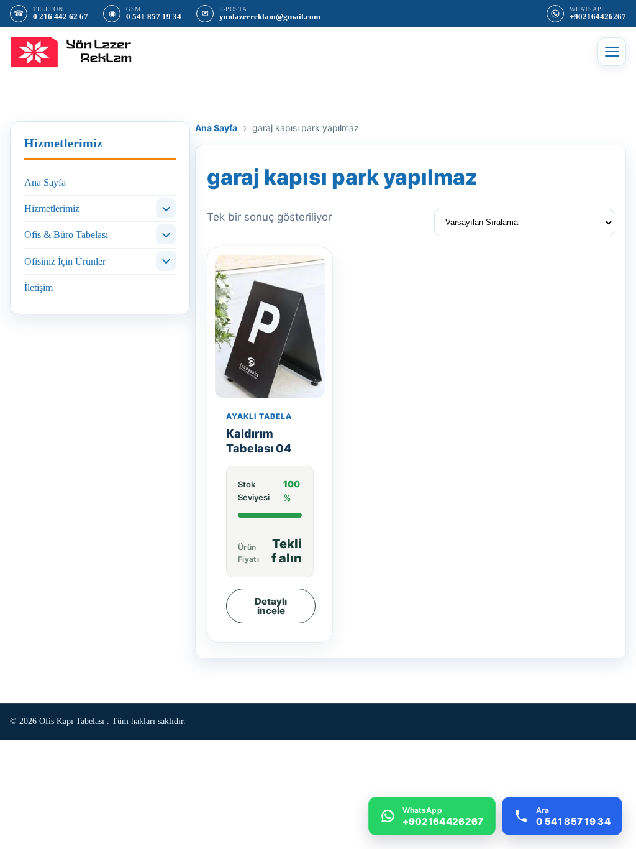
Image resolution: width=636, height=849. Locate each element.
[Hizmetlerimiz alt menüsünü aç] (166, 208)
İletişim (38, 287)
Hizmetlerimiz (52, 208)
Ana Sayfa (45, 182)
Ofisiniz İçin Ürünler (65, 261)
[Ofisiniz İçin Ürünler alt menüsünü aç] (166, 261)
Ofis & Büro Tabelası (66, 234)
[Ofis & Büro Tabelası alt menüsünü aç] (166, 234)
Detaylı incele (271, 606)
